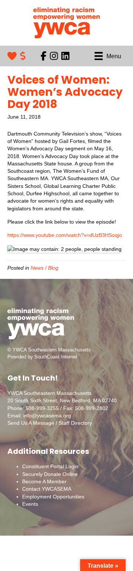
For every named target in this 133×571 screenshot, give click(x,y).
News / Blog (44, 268)
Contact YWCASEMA (46, 489)
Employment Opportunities (53, 497)
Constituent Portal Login (50, 466)
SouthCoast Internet (55, 357)
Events (30, 504)
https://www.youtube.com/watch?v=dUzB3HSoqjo (64, 235)
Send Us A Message (30, 423)
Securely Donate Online (50, 474)
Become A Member (44, 481)
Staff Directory (75, 423)
